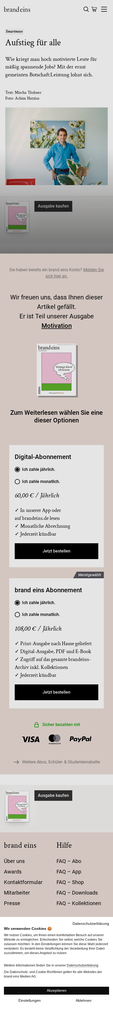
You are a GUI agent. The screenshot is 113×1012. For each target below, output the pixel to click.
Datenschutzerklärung (91, 924)
